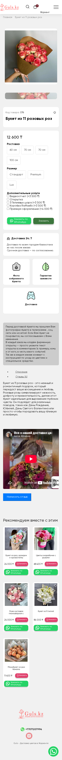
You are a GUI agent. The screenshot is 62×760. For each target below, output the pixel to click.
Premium (35, 174)
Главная (7, 17)
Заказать (44, 221)
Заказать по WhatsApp (21, 220)
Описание (21, 372)
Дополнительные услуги (23, 193)
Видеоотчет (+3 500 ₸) (24, 196)
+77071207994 (33, 729)
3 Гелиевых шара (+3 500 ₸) (27, 202)
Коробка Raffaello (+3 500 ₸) (27, 205)
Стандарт (16, 174)
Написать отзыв (17, 497)
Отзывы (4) (21, 377)
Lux (12, 185)
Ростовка (13, 144)
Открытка (16, 199)
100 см (14, 160)
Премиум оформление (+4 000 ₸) (30, 209)
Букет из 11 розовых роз (28, 17)
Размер (12, 168)
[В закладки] (54, 112)
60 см (13, 150)
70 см (27, 150)
